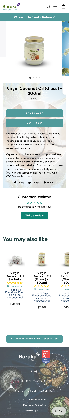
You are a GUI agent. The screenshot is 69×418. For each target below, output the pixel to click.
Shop (34, 371)
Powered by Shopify (34, 410)
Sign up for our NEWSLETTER (34, 391)
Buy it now (34, 123)
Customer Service (34, 381)
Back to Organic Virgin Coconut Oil (36, 339)
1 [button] (30, 78)
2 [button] (33, 78)
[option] (34, 17)
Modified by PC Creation (34, 405)
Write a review (34, 215)
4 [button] (39, 78)
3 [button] (36, 78)
